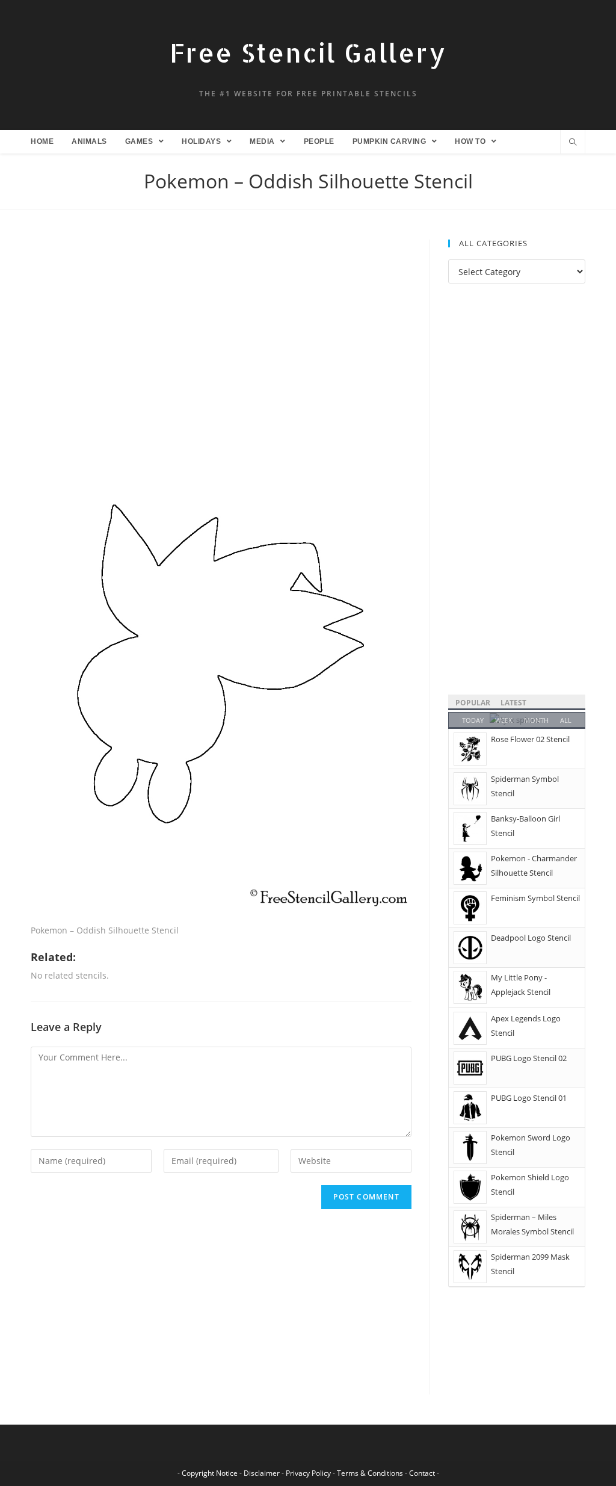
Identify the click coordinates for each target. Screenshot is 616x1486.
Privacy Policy (308, 1473)
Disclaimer (262, 1473)
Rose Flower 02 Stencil (530, 739)
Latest (513, 703)
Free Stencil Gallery (308, 53)
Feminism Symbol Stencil (535, 898)
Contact (422, 1473)
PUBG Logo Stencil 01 (529, 1097)
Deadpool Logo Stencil (531, 937)
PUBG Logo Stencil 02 (529, 1058)
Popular (472, 703)
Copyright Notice (210, 1473)
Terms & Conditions (370, 1473)
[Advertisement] (221, 328)
